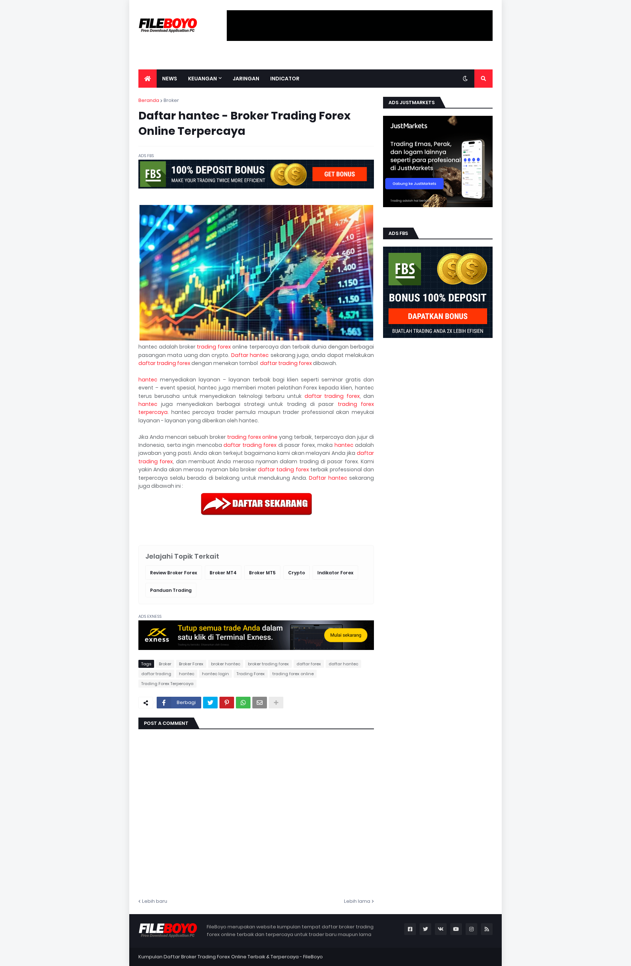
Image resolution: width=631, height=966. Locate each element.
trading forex (214, 346)
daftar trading (156, 674)
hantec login (215, 674)
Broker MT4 (223, 573)
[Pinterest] (226, 702)
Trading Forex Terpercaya (167, 684)
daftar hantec (343, 664)
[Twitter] (210, 702)
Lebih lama (357, 901)
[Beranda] (147, 78)
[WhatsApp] (243, 702)
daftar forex (309, 664)
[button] (465, 78)
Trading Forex (251, 674)
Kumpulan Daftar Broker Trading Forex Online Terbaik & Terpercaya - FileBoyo (230, 956)
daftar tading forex (283, 469)
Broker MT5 (262, 573)
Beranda (148, 100)
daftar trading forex (164, 363)
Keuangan (202, 78)
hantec (147, 379)
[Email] (259, 702)
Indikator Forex (335, 573)
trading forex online (252, 437)
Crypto (296, 573)
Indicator (284, 78)
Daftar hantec (250, 355)
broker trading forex (268, 664)
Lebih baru (154, 901)
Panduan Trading (171, 590)
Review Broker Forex (173, 573)
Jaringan (246, 78)
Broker (171, 100)
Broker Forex (191, 664)
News (169, 78)
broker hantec (225, 664)
